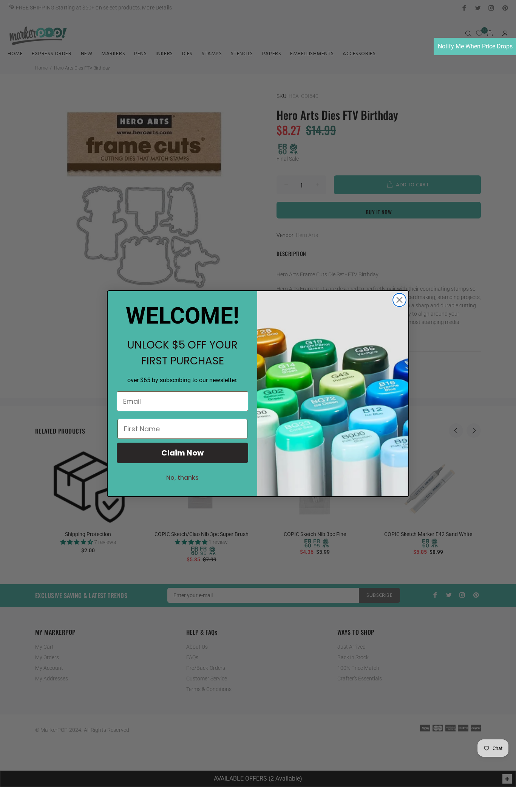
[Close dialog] (399, 300)
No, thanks (182, 477)
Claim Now (182, 453)
